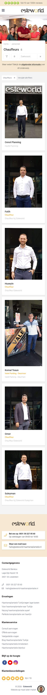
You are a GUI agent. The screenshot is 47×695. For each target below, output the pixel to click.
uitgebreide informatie (31, 64)
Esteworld (33, 10)
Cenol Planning (36, 132)
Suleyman (36, 484)
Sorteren (14, 56)
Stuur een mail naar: (25, 545)
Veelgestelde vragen (10, 636)
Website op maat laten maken (23, 690)
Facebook (4, 662)
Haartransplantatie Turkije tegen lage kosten (20, 603)
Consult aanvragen (10, 628)
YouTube (10, 662)
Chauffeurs (7, 78)
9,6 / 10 (28, 678)
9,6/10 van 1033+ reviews (31, 3)
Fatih (36, 202)
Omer (36, 424)
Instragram (15, 662)
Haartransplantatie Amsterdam (15, 644)
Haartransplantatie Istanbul (13, 648)
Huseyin (36, 274)
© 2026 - (23, 686)
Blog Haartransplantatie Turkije (15, 640)
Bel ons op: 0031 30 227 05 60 (23, 535)
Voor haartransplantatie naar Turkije (17, 606)
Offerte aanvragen (9, 632)
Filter (7, 56)
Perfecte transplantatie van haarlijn (16, 614)
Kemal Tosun (36, 360)
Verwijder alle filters (25, 78)
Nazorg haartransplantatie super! (16, 610)
